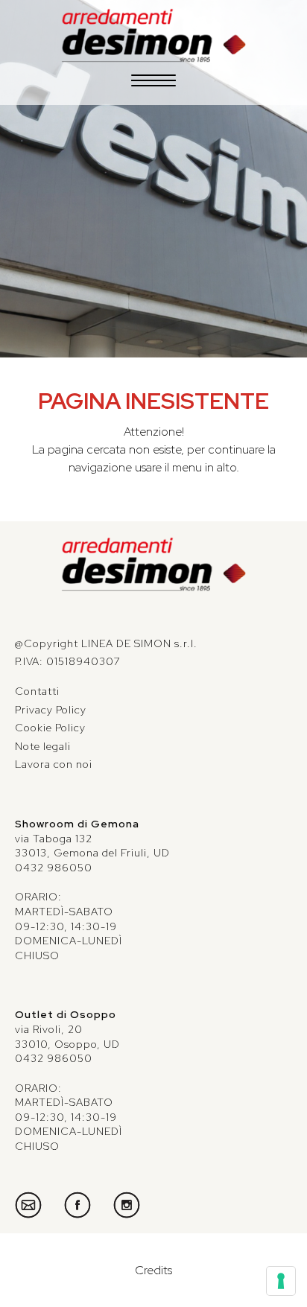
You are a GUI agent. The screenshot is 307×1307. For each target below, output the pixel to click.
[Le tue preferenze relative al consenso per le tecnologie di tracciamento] (281, 1281)
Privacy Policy (50, 709)
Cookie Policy (50, 727)
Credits (153, 1270)
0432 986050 (53, 867)
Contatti (37, 691)
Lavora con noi (53, 764)
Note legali (43, 746)
